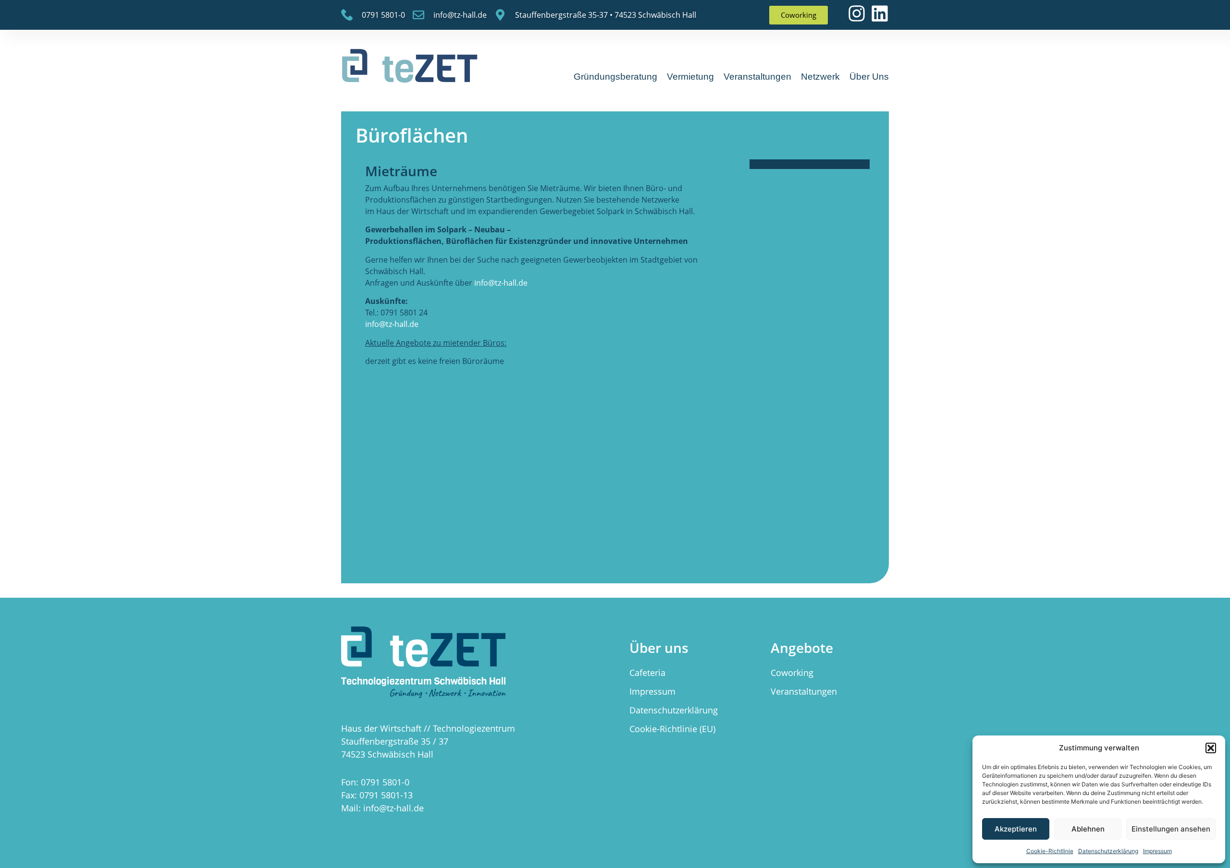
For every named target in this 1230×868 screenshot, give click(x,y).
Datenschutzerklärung (1108, 851)
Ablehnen (1088, 828)
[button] (1211, 748)
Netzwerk (820, 77)
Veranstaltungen (757, 77)
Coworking (792, 672)
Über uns (869, 77)
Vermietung (690, 77)
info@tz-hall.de (501, 282)
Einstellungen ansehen (1171, 828)
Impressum (1157, 851)
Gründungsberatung (615, 77)
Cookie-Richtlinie (1049, 851)
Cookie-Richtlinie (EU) (672, 729)
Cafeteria (647, 672)
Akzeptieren (1016, 828)
